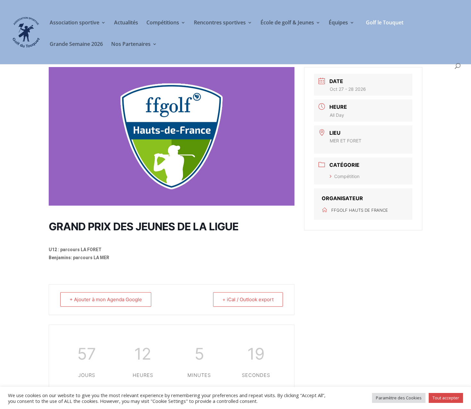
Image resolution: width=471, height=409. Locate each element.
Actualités (126, 23)
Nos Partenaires (131, 44)
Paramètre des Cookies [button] (399, 398)
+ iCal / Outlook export (248, 299)
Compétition (346, 176)
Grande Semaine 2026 (76, 44)
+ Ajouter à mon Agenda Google (106, 299)
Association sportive (74, 23)
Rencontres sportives (220, 23)
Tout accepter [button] (446, 398)
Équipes (338, 23)
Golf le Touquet (384, 22)
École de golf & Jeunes (287, 23)
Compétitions (162, 23)
